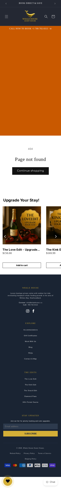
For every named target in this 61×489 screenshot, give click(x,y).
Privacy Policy (29, 453)
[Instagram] (27, 311)
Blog (30, 347)
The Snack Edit (30, 390)
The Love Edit (30, 379)
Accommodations (30, 330)
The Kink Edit (30, 385)
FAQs (30, 353)
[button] (6, 16)
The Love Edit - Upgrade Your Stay (20, 250)
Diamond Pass (30, 396)
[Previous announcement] (6, 3)
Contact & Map (30, 359)
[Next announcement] (55, 3)
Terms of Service (44, 453)
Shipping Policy (30, 459)
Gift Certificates (30, 335)
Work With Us (30, 341)
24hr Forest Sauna (30, 402)
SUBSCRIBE (30, 433)
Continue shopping (30, 170)
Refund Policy (15, 453)
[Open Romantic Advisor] (7, 481)
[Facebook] (33, 311)
